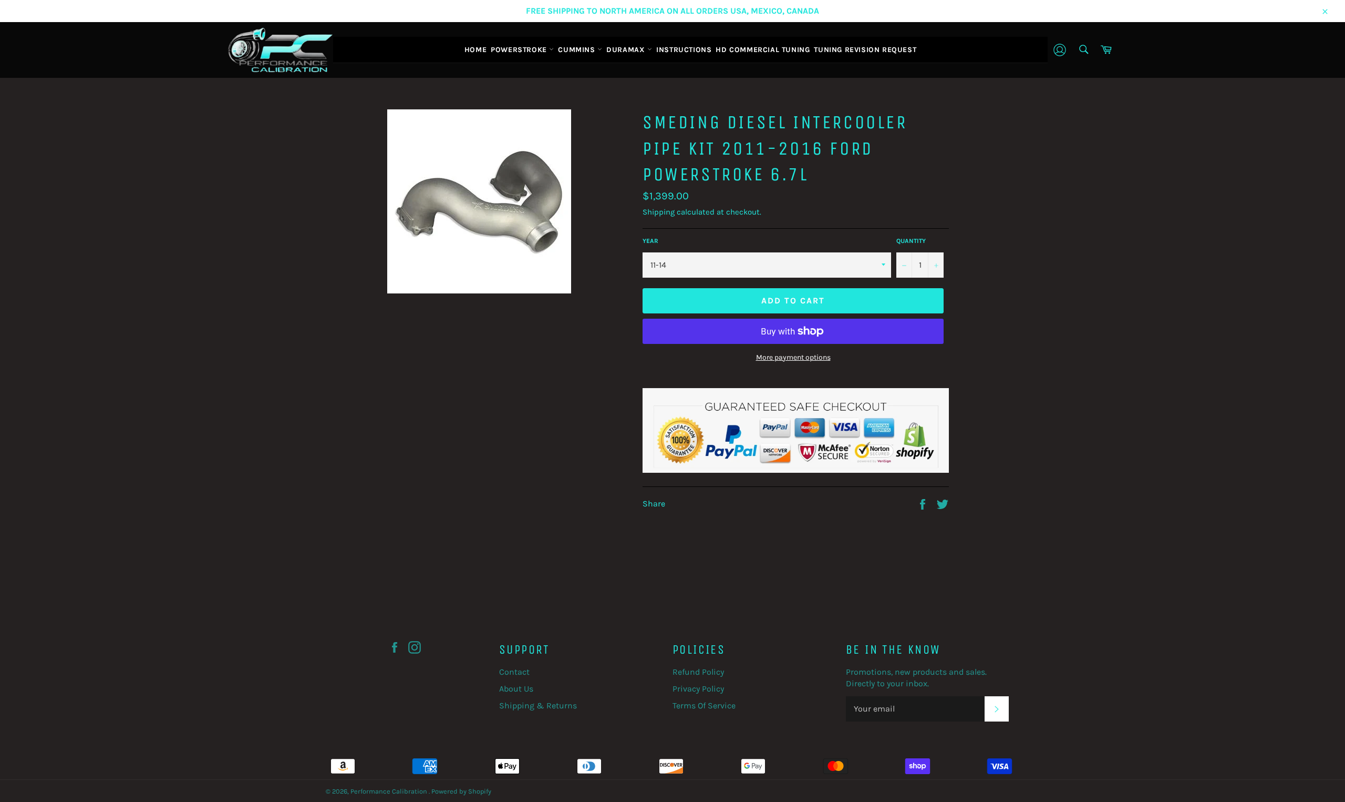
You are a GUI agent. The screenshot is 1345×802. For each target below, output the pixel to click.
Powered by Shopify (461, 791)
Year (650, 241)
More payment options (793, 357)
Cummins (577, 49)
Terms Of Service (704, 705)
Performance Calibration (389, 791)
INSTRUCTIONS (683, 49)
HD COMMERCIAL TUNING (763, 49)
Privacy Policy (698, 689)
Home (475, 49)
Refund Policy (698, 672)
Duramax (626, 49)
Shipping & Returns (538, 705)
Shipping (659, 212)
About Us (516, 689)
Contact (514, 672)
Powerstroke (520, 49)
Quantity (911, 241)
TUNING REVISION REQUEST (865, 49)
